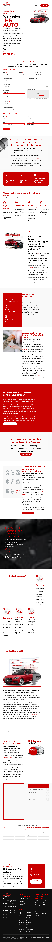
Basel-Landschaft (37, 905)
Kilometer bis (6, 84)
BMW (31, 491)
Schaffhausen (38, 911)
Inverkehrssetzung (8, 78)
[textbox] (9, 74)
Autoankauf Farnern (37, 158)
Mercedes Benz (26, 491)
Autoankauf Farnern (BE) (13, 651)
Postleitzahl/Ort (30, 122)
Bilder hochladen (31, 89)
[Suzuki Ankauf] (7, 481)
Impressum (33, 937)
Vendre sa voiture (21, 930)
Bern (38, 253)
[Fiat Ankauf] (18, 481)
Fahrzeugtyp (38, 72)
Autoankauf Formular (38, 181)
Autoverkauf (21, 886)
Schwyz (36, 909)
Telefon (5, 122)
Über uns (27, 937)
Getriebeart (6, 90)
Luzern (43, 911)
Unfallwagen (25, 353)
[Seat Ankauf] (7, 491)
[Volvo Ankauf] (12, 491)
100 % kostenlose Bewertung (36, 789)
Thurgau (44, 908)
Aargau (36, 900)
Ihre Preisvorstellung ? (8, 107)
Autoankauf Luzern (21, 927)
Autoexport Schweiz (28, 913)
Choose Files (41, 95)
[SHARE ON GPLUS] (9, 731)
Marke (5, 72)
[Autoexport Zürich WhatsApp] (21, 175)
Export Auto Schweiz (28, 916)
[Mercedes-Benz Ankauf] (12, 481)
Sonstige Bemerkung (32, 78)
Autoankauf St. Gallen (21, 920)
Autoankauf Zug (28, 923)
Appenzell (44, 900)
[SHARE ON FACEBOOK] (6, 731)
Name (5, 116)
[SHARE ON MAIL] (13, 731)
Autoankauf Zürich (21, 923)
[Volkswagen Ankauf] (7, 472)
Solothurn (44, 909)
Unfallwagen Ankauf (8, 757)
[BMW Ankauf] (18, 472)
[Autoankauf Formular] (35, 175)
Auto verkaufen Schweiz (21, 914)
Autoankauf (30, 267)
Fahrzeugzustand (7, 96)
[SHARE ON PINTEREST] (11, 731)
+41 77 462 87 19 (25, 898)
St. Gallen (44, 904)
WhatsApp (22, 178)
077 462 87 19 (38, 1)
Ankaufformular (6, 722)
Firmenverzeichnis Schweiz (29, 930)
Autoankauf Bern (28, 920)
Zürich (36, 913)
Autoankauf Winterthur (28, 927)
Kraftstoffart (6, 101)
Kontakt (47, 937)
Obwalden (44, 913)
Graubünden (38, 908)
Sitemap (39, 937)
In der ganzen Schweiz (34, 795)
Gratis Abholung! (33, 792)
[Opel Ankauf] (12, 472)
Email (28, 116)
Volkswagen (41, 491)
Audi (34, 491)
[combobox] (10, 74)
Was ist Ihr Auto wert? (39, 178)
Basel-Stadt (44, 902)
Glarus (43, 906)
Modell (21, 72)
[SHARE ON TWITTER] (4, 731)
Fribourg (37, 915)
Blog (43, 937)
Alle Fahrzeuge (32, 799)
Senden (6, 128)
